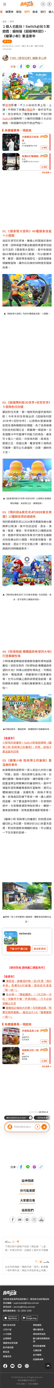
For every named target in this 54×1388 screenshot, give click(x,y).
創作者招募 (8, 1347)
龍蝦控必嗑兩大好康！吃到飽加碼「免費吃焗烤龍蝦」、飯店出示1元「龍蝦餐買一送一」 (27, 1012)
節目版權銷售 (39, 1345)
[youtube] (12, 1366)
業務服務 (37, 1324)
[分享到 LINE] (27, 66)
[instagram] (27, 1366)
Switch (6, 118)
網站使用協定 (39, 1333)
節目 (19, 12)
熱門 (27, 12)
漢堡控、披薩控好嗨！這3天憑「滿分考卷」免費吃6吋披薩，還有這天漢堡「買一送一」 (27, 985)
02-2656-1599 (25, 1310)
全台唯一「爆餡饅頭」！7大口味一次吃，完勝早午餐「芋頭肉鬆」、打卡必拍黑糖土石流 (27, 998)
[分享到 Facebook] (21, 66)
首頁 (4, 21)
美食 (35, 12)
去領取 (44, 147)
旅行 (43, 12)
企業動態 (7, 1338)
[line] (19, 1366)
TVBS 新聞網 (33, 1384)
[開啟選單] (4, 4)
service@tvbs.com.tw (24, 1306)
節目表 (6, 1351)
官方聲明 (37, 1354)
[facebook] (5, 1366)
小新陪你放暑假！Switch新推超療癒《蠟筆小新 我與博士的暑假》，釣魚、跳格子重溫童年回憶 (27, 747)
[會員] (49, 4)
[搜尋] (43, 4)
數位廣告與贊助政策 (41, 1340)
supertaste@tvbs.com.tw (26, 1302)
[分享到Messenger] (34, 66)
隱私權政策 (38, 1329)
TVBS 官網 (20, 1384)
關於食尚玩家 (9, 1324)
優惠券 (9, 12)
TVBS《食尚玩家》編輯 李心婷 (28, 58)
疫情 (8, 105)
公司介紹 (7, 1329)
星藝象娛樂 (38, 1359)
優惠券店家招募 (10, 1342)
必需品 (28, 109)
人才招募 (7, 1333)
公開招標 (37, 1350)
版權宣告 (7, 1356)
